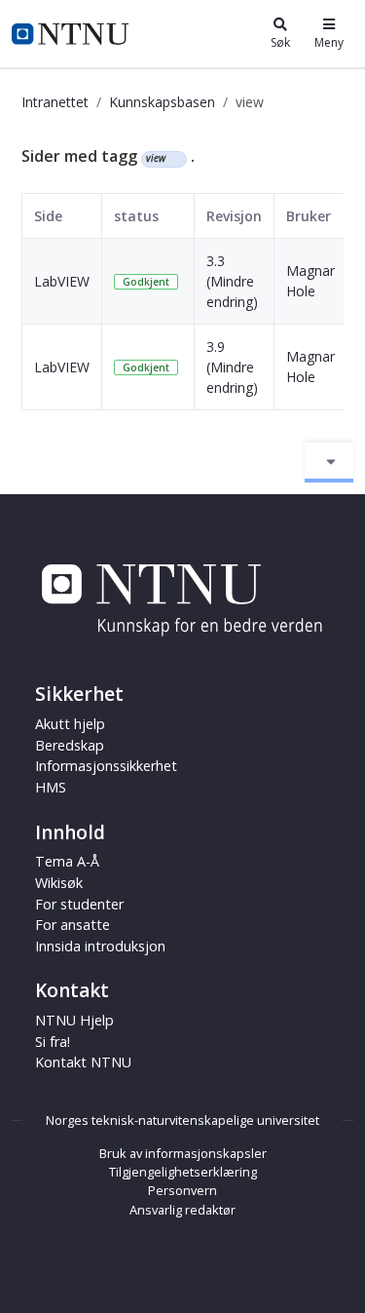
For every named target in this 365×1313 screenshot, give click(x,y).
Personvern (182, 1190)
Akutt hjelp (70, 723)
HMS (50, 787)
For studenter (79, 904)
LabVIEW (62, 281)
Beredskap (69, 745)
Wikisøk (59, 882)
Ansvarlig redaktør (182, 1209)
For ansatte (72, 924)
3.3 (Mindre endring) (232, 281)
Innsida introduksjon (100, 946)
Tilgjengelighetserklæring (183, 1171)
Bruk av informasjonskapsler (183, 1153)
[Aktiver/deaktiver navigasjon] (329, 462)
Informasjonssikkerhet (106, 765)
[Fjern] (173, 159)
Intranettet (55, 102)
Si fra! (52, 1041)
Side (48, 216)
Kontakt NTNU (83, 1062)
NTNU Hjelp (74, 1020)
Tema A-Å (67, 861)
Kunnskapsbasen (162, 102)
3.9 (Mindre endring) (232, 367)
